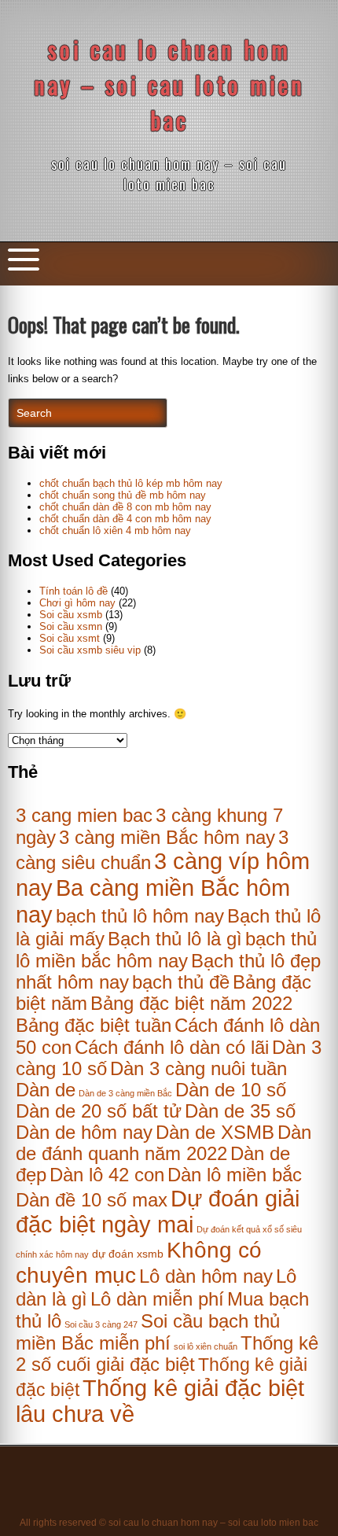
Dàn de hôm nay (84, 1132)
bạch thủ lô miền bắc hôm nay (166, 949)
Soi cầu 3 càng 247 (101, 1324)
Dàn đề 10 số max (91, 1200)
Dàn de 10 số (230, 1090)
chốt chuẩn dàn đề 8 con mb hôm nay (125, 507)
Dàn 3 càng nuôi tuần (198, 1069)
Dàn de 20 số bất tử (99, 1111)
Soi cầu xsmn (70, 626)
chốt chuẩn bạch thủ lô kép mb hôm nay (130, 483)
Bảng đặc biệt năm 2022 (191, 1003)
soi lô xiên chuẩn (205, 1346)
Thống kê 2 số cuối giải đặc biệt (167, 1354)
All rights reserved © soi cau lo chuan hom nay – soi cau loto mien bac (169, 1522)
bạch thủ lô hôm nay (140, 915)
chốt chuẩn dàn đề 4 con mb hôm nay (125, 519)
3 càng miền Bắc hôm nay (167, 837)
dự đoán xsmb (127, 1254)
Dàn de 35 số (240, 1111)
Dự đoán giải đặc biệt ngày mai (157, 1211)
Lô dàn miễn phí (157, 1298)
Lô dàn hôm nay (206, 1276)
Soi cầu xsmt (69, 638)
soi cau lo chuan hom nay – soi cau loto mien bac (169, 84)
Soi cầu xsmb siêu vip (90, 650)
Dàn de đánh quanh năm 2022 (163, 1143)
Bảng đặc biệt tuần (93, 1025)
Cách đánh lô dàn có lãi (172, 1047)
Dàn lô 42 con (107, 1175)
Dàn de (45, 1090)
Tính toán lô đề (73, 591)
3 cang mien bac (84, 815)
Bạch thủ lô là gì (175, 938)
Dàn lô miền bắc (234, 1175)
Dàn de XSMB (215, 1132)
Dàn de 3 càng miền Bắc (125, 1093)
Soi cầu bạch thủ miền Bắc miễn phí (148, 1332)
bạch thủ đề (181, 982)
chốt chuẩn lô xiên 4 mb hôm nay (115, 530)
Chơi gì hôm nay (77, 603)
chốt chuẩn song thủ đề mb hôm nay (122, 495)
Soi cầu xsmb (70, 615)
